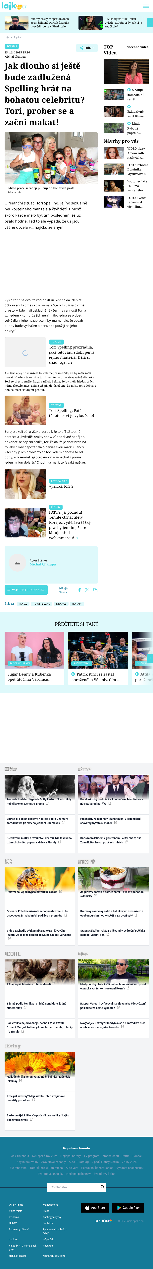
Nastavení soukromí (54, 1255)
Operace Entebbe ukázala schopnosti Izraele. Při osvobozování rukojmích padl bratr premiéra (37, 913)
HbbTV (13, 1223)
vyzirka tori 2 (61, 486)
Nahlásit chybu (17, 1255)
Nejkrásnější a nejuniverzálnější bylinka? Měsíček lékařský (38, 1078)
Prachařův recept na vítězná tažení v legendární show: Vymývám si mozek (110, 821)
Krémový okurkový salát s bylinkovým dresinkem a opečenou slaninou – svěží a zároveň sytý (111, 913)
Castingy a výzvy (52, 1217)
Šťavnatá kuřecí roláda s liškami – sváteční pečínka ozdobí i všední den (112, 932)
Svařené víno (18, 1168)
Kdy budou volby (27, 1162)
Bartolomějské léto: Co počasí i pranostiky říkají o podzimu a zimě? (38, 1117)
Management (50, 1204)
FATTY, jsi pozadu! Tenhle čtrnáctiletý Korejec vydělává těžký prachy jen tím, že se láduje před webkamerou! (70, 525)
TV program (91, 1156)
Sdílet (87, 49)
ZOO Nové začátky (53, 1162)
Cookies (13, 1239)
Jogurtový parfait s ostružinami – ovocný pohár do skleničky (112, 894)
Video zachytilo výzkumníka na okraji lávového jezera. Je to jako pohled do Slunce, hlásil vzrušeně (39, 932)
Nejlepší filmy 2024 (44, 1156)
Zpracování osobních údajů (54, 1231)
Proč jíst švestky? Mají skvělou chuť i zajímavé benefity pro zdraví (36, 1098)
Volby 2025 (129, 1162)
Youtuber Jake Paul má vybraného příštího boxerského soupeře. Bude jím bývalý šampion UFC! (137, 186)
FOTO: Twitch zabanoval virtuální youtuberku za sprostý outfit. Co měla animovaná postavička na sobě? (137, 202)
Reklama (14, 1217)
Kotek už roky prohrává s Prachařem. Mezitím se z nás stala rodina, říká (111, 801)
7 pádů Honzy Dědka (105, 1162)
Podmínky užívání (18, 1229)
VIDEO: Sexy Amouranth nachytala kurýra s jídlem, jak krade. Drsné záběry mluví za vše (136, 153)
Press (46, 1210)
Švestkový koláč (104, 1174)
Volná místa (15, 1210)
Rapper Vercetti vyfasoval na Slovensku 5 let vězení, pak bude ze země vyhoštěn (113, 1005)
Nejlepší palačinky (78, 1174)
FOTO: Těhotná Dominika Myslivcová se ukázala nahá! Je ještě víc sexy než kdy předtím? (137, 169)
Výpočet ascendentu (129, 1168)
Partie (125, 1156)
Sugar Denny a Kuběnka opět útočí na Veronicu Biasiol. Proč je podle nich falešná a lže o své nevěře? (31, 677)
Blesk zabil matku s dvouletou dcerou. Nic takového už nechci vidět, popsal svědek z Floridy (39, 840)
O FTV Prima (16, 1204)
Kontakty (48, 1223)
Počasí (137, 1156)
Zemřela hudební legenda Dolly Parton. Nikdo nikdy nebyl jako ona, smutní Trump (39, 801)
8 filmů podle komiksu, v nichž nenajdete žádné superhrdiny (36, 1005)
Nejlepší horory (70, 1156)
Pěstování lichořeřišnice (97, 1168)
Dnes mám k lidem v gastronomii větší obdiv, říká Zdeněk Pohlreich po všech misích (110, 840)
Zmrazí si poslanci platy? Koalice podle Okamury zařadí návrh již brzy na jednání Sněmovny (37, 821)
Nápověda (48, 1239)
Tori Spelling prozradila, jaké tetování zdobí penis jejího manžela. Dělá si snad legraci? (71, 355)
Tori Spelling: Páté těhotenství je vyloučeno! (71, 413)
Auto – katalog (79, 1162)
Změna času (110, 1156)
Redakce (48, 1245)
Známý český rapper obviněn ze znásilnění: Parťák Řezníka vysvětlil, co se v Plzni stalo (50, 22)
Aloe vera (72, 1168)
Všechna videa (138, 47)
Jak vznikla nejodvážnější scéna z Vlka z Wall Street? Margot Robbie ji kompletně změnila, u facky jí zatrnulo (40, 1027)
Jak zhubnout (20, 1156)
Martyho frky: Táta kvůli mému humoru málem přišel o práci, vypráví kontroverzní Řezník (113, 986)
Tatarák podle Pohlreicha (46, 1168)
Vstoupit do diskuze (28, 590)
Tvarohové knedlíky (50, 1174)
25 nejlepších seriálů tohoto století (29, 984)
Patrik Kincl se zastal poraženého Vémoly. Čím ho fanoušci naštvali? (96, 677)
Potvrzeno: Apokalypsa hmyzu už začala (32, 891)
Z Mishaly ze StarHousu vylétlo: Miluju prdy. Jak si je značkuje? (123, 22)
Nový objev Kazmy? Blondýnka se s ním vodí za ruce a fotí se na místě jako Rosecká (112, 1025)
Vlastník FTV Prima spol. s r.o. (22, 1247)
